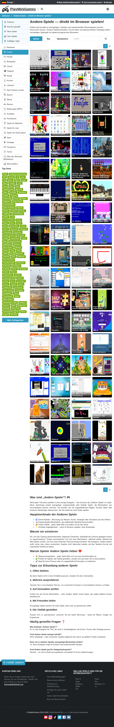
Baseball (6, 308)
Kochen (9, 80)
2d (4, 180)
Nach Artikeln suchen (15, 90)
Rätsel (9, 100)
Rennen (9, 104)
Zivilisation (7, 266)
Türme (9, 152)
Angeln (5, 314)
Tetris (12, 250)
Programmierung (9, 278)
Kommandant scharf (10, 302)
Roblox (5, 223)
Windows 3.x (100, 684)
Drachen (18, 275)
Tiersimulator (7, 296)
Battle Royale (17, 201)
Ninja (5, 241)
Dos (96, 681)
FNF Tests (14, 314)
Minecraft (19, 189)
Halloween (20, 262)
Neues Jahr (16, 308)
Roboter (24, 198)
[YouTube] (45, 717)
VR (76, 689)
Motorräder (17, 232)
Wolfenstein (22, 305)
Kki (17, 311)
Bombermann (7, 275)
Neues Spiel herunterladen (57, 696)
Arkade (9, 57)
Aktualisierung (8, 189)
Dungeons (16, 266)
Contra (23, 226)
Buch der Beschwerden (56, 699)
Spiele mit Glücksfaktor (16, 133)
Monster (6, 210)
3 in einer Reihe (8, 220)
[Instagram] (50, 717)
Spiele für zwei (12, 128)
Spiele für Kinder (9, 207)
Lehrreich (10, 85)
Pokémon (17, 244)
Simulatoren (11, 119)
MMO (77, 686)
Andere (9, 52)
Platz (17, 186)
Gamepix (13, 192)
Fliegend (10, 71)
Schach (5, 281)
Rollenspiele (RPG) (14, 109)
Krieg (5, 186)
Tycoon (5, 284)
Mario (12, 223)
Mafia (13, 305)
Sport (8, 138)
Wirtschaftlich (12, 164)
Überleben (22, 192)
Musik (5, 174)
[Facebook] (64, 717)
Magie (17, 180)
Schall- (22, 210)
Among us (23, 229)
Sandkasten (7, 244)
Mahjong (18, 247)
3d (17, 177)
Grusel (16, 198)
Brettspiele (10, 62)
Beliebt (36, 38)
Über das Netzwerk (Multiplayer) (12, 157)
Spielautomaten (8, 311)
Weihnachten (13, 226)
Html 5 (78, 679)
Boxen (21, 284)
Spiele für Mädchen (14, 123)
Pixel (12, 281)
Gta (11, 253)
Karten (19, 220)
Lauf (12, 217)
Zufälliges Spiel (13, 41)
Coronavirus (18, 287)
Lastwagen (19, 290)
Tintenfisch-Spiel (9, 262)
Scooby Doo (7, 287)
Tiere (19, 183)
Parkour (20, 278)
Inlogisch (14, 210)
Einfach (5, 272)
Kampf (9, 76)
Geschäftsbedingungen (56, 677)
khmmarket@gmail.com (13, 684)
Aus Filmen (21, 281)
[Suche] (105, 38)
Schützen (22, 302)
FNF (4, 177)
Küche (24, 238)
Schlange (6, 269)
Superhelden (15, 238)
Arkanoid (6, 256)
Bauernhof (14, 229)
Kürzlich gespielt (13, 27)
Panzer (5, 229)
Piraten (13, 272)
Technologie (7, 232)
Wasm (23, 311)
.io (96, 686)
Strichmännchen (8, 204)
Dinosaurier (19, 253)
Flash (97, 679)
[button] (42, 9)
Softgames (6, 201)
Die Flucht (20, 235)
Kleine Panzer (8, 247)
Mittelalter (21, 256)
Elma (13, 256)
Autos (23, 177)
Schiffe (5, 238)
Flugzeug (14, 195)
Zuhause (10, 22)
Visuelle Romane (9, 235)
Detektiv (13, 284)
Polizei (14, 269)
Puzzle (24, 180)
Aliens (19, 223)
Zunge (10, 2)
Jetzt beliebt (12, 36)
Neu (48, 38)
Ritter (5, 226)
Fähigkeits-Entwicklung (18, 174)
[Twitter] (59, 717)
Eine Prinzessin (8, 259)
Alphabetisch (62, 38)
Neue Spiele (12, 31)
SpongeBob (7, 293)
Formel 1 (6, 305)
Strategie (10, 142)
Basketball (23, 269)
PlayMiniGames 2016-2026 (38, 712)
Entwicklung (7, 198)
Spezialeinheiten (15, 241)
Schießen (10, 114)
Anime (5, 192)
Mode (5, 183)
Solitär (5, 253)
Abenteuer (10, 47)
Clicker (9, 66)
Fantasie (12, 183)
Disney (5, 250)
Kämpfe (19, 207)
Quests (9, 95)
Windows (79, 684)
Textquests (11, 147)
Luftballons (7, 214)
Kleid (11, 186)
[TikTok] (54, 717)
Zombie (5, 195)
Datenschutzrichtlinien (56, 680)
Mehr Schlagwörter (15, 320)
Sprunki (11, 177)
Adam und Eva (8, 290)
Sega (77, 681)
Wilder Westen (8, 299)
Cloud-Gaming (18, 214)
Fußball (5, 217)
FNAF (19, 250)
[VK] (68, 717)
